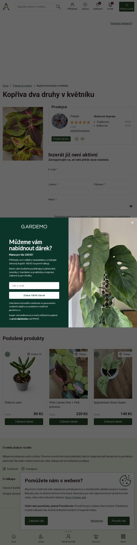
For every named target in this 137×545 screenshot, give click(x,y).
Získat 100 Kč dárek (34, 295)
